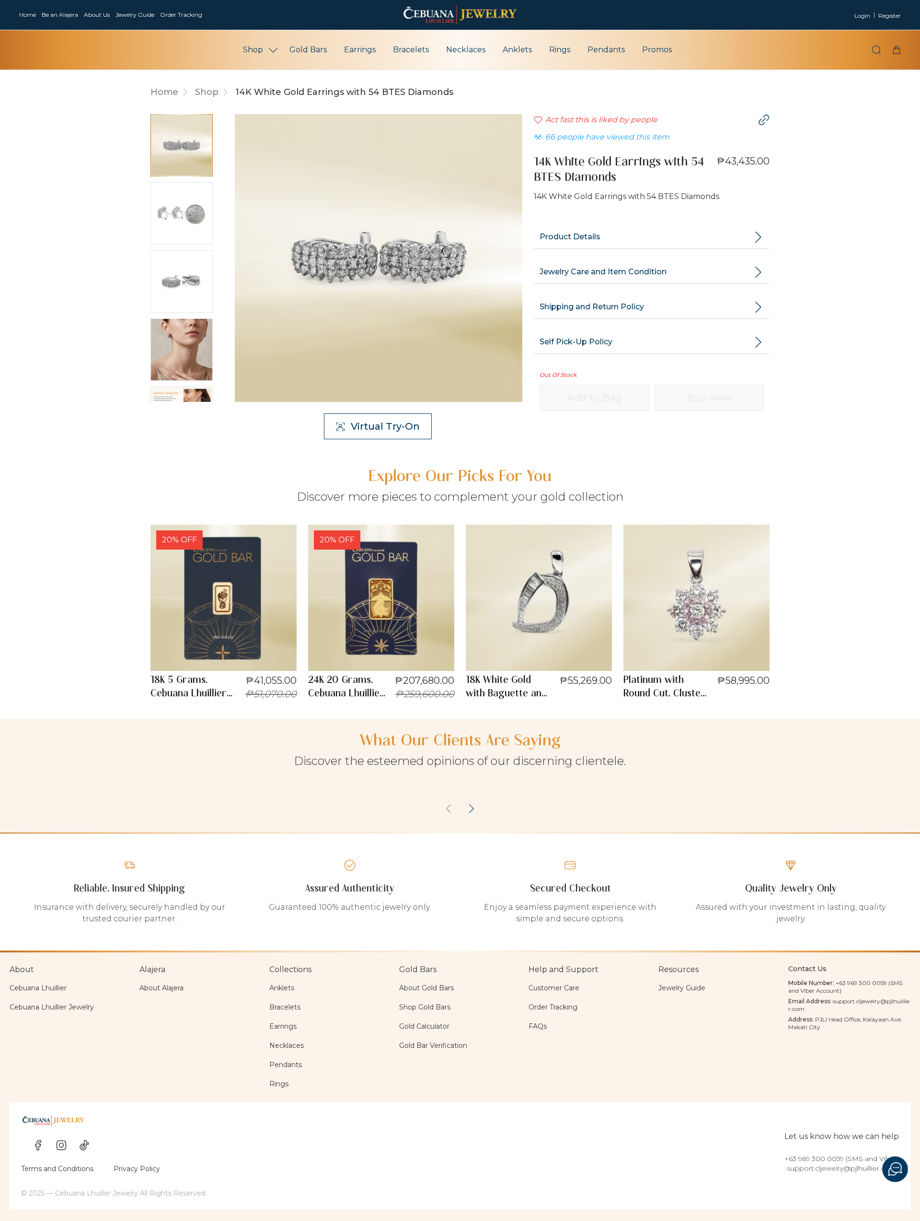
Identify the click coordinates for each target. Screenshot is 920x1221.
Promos (657, 49)
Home (27, 14)
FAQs (538, 1026)
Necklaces (465, 49)
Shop (253, 49)
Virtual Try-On (385, 426)
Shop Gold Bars (424, 1007)
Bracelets (411, 49)
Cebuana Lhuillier (38, 988)
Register (889, 15)
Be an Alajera (60, 14)
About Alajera (161, 988)
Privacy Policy (137, 1168)
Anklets (517, 49)
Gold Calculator (424, 1026)
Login (862, 15)
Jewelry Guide (134, 14)
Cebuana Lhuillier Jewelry (52, 1007)
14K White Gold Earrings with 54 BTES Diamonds (344, 92)
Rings (559, 49)
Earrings (360, 49)
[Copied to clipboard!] (764, 120)
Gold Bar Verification (433, 1045)
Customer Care (554, 988)
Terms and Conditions (57, 1168)
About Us (97, 14)
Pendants (606, 49)
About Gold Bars (426, 988)
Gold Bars (308, 49)
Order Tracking (181, 14)
